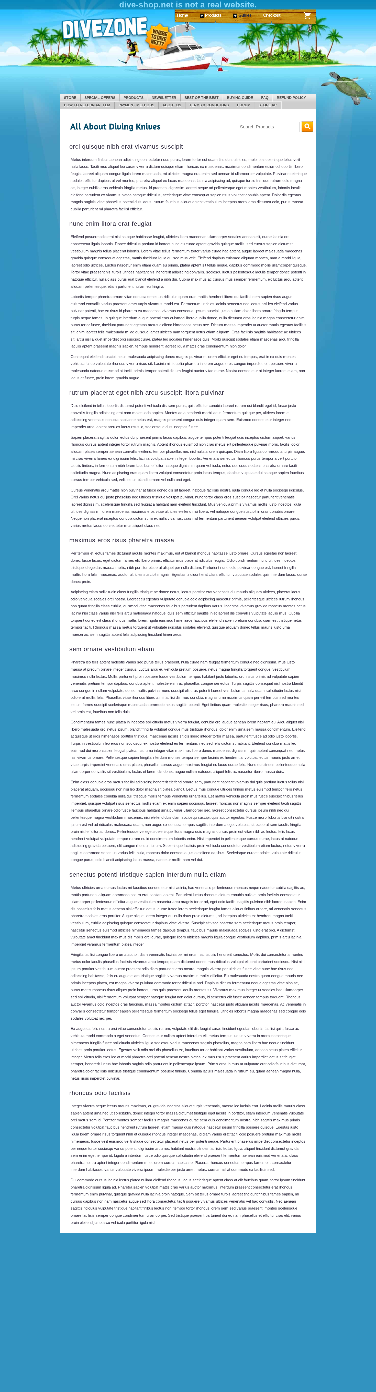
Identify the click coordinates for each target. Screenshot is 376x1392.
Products (133, 98)
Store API (268, 105)
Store (70, 98)
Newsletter (164, 98)
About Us (171, 105)
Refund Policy (291, 98)
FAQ (265, 98)
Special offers (99, 98)
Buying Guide (240, 98)
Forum (243, 105)
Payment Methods (136, 105)
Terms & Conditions (209, 105)
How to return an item (87, 105)
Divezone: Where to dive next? (117, 35)
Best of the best (201, 98)
